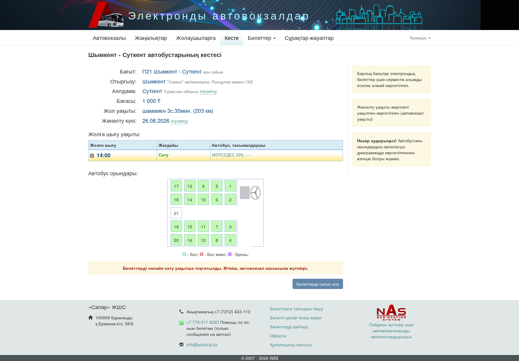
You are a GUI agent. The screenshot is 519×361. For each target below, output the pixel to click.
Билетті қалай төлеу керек (295, 317)
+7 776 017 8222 (203, 322)
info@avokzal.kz (202, 344)
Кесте (232, 37)
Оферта (278, 335)
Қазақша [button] (419, 38)
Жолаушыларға (196, 37)
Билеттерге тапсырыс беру (296, 308)
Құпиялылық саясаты (291, 344)
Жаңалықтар (151, 37)
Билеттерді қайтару (289, 326)
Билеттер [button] (260, 37)
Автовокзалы (109, 37)
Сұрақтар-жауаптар (309, 37)
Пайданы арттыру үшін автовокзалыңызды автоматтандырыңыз (391, 330)
